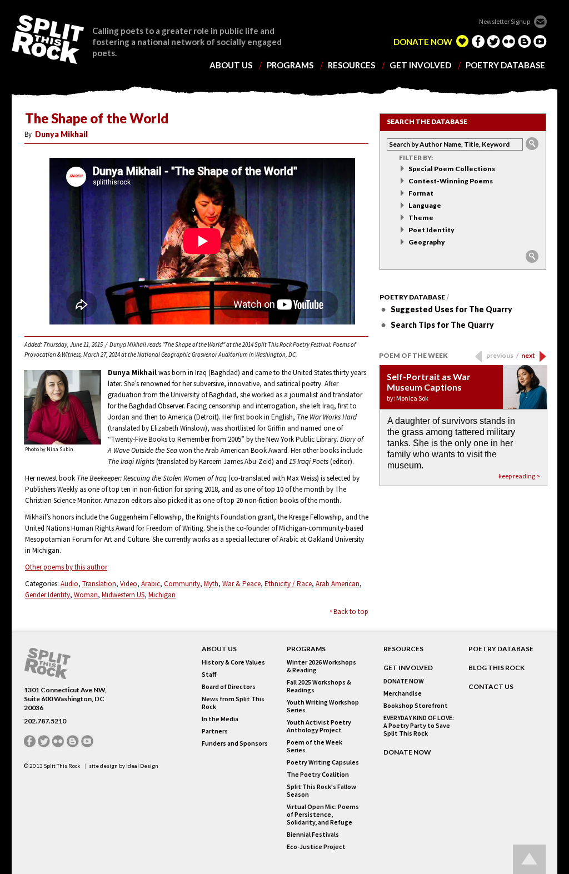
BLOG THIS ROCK (496, 668)
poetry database (505, 65)
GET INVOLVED (408, 668)
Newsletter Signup (504, 21)
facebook (478, 41)
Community (182, 583)
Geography (426, 242)
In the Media (220, 719)
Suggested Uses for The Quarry (451, 309)
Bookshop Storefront (415, 706)
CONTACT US (490, 687)
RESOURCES (403, 649)
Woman (86, 595)
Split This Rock (62, 765)
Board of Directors (229, 687)
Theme (420, 217)
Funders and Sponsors (235, 743)
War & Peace (241, 583)
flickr (509, 41)
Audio (69, 583)
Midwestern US (123, 595)
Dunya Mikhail (61, 134)
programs (290, 65)
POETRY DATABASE (500, 649)
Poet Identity (431, 230)
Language (424, 205)
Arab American (338, 583)
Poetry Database (412, 297)
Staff (209, 674)
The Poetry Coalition (318, 774)
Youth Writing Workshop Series (323, 706)
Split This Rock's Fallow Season (321, 790)
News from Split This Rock (233, 703)
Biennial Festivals (313, 834)
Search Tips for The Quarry (442, 324)
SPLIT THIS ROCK (47, 39)
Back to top (350, 611)
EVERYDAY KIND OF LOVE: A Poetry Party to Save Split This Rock (418, 725)
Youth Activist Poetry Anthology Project (319, 726)
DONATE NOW (422, 42)
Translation (99, 583)
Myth (211, 583)
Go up (529, 859)
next (528, 355)
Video (128, 583)
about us (230, 65)
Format (420, 193)
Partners (215, 731)
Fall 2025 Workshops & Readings (319, 686)
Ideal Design (142, 765)
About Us (219, 649)
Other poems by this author (66, 567)
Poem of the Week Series (314, 746)
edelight (462, 41)
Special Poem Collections (451, 168)
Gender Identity (47, 595)
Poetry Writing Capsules (323, 762)
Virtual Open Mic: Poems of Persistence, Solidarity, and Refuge (323, 814)
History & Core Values (233, 662)
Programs (306, 649)
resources (351, 65)
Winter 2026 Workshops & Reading (321, 666)
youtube (540, 41)
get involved (420, 65)
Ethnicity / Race (288, 583)
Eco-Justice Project (316, 847)
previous (502, 355)
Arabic (150, 583)
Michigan (162, 595)
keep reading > (519, 476)
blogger (524, 41)
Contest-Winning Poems (450, 181)
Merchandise (402, 693)
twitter (493, 41)
